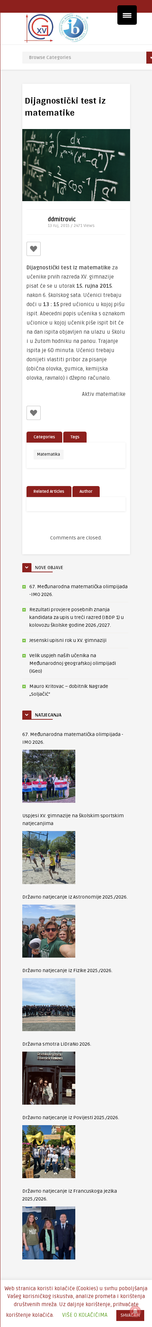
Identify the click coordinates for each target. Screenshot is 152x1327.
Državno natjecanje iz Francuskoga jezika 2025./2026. (69, 1195)
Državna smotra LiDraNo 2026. (56, 1044)
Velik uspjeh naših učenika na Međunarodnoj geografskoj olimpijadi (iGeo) (72, 663)
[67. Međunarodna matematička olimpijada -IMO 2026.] (48, 776)
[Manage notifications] (135, 1311)
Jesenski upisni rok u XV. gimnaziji (67, 640)
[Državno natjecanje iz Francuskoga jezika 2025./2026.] (48, 1232)
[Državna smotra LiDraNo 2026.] (48, 1078)
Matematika (48, 454)
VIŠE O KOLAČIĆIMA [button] (84, 1315)
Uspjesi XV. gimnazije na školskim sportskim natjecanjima (73, 819)
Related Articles (49, 491)
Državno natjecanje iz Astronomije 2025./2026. (75, 897)
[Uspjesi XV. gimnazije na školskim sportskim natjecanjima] (48, 857)
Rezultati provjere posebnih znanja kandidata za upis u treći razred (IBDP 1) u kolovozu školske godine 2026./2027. (76, 617)
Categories (44, 437)
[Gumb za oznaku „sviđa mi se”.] (33, 249)
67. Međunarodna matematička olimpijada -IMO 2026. (72, 738)
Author (86, 491)
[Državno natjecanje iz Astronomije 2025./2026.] (48, 931)
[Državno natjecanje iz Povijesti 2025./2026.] (48, 1151)
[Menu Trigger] (127, 15)
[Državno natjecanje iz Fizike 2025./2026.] (48, 1004)
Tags (75, 437)
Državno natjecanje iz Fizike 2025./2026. (67, 971)
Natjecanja (48, 714)
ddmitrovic (62, 219)
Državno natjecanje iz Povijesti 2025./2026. (70, 1118)
